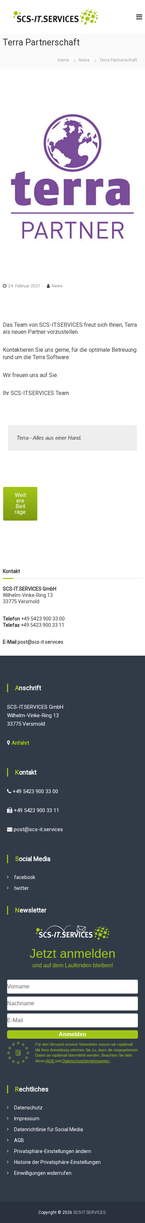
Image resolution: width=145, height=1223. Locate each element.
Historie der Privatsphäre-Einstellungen (57, 1162)
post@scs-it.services (40, 642)
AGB (50, 1061)
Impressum (26, 1118)
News (84, 60)
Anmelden (72, 1034)
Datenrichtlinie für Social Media (48, 1129)
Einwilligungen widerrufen (42, 1173)
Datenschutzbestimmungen (86, 1061)
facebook (24, 877)
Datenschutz (28, 1107)
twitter (21, 888)
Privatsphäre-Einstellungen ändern (52, 1151)
